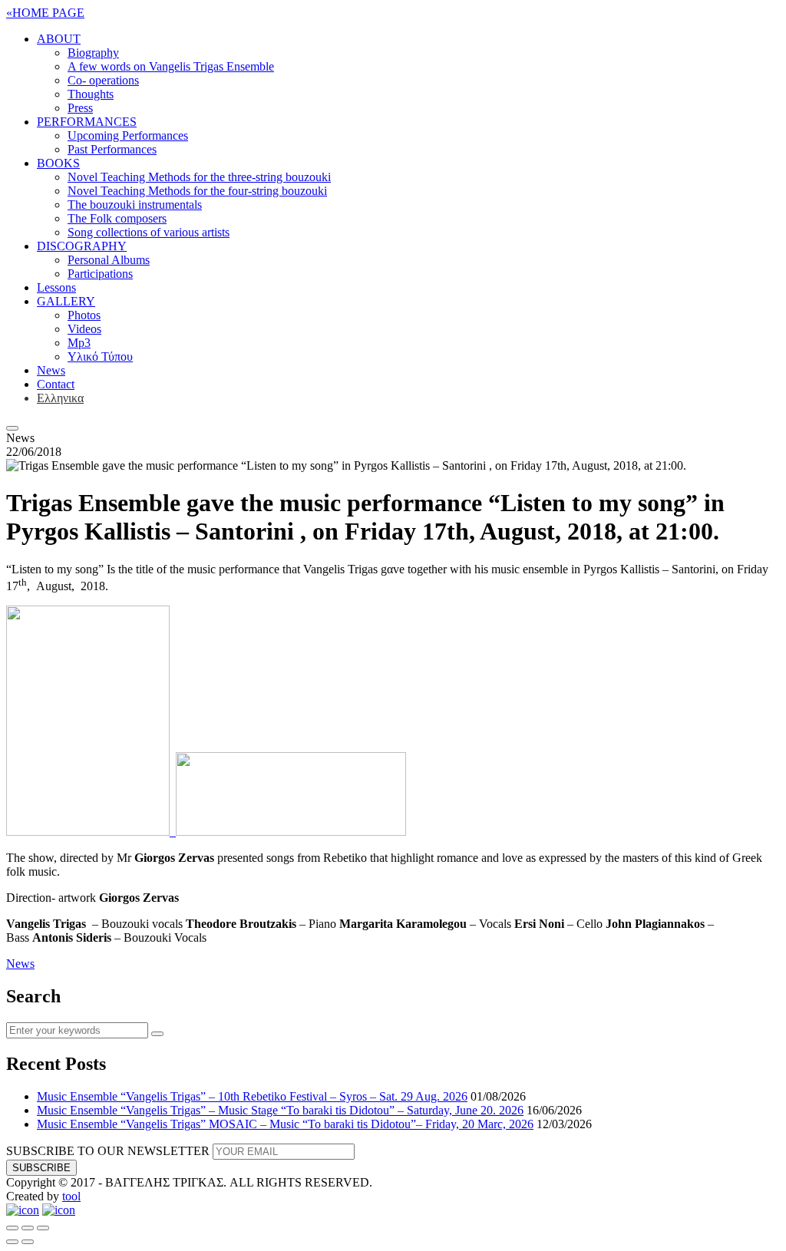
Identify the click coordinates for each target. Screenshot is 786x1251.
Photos (84, 315)
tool (71, 1196)
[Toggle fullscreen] (27, 1228)
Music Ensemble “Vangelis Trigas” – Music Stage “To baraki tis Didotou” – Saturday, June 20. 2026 (280, 1110)
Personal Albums (109, 259)
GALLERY (66, 301)
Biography (93, 52)
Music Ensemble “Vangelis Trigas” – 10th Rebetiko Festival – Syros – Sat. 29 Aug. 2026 (252, 1096)
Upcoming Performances (128, 135)
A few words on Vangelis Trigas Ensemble (171, 66)
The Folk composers (117, 218)
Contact (55, 384)
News (51, 370)
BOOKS (58, 163)
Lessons (56, 287)
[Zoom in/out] (43, 1228)
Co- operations (103, 80)
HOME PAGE (45, 12)
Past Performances (112, 149)
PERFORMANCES (87, 121)
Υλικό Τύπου (100, 356)
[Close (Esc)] (12, 1228)
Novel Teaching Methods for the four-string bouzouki (197, 190)
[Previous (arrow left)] (12, 1241)
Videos (84, 328)
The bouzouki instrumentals (135, 204)
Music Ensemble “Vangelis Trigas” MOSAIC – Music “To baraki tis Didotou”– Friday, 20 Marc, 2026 (285, 1124)
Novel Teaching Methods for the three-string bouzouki (199, 176)
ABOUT (59, 38)
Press (80, 107)
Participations (100, 273)
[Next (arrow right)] (27, 1241)
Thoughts (91, 94)
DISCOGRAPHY (82, 246)
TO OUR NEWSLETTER (108, 1150)
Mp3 (79, 342)
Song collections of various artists (149, 232)
